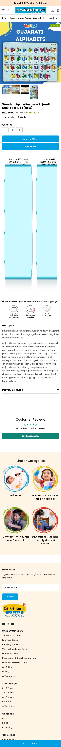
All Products (8, 675)
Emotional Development (15, 662)
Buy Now (30, 146)
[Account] (52, 10)
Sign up (10, 596)
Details (22, 117)
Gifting (5, 671)
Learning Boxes (10, 639)
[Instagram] (8, 624)
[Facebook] (3, 624)
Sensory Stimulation (12, 635)
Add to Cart (30, 138)
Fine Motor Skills (10, 653)
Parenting (7, 727)
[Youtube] (12, 624)
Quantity (7, 124)
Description (8, 325)
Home (4, 18)
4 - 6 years (8, 697)
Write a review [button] (30, 436)
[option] (30, 53)
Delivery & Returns (12, 389)
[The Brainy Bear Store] (30, 10)
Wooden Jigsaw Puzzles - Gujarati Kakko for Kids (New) (34, 18)
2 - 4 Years (8, 692)
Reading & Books (11, 644)
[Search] (9, 10)
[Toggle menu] (3, 10)
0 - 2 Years (7, 688)
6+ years (6, 701)
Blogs (5, 722)
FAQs (5, 718)
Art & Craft (8, 666)
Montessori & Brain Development (19, 657)
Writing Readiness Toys (14, 648)
